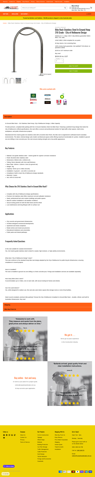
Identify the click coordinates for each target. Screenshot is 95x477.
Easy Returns (25, 1)
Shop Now (6, 14)
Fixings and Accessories (44, 459)
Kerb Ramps (40, 454)
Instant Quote (49, 1)
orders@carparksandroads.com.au (81, 456)
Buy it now (74, 71)
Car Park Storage (42, 447)
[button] (47, 117)
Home (5, 23)
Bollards (39, 442)
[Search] (65, 8)
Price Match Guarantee (61, 439)
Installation (66, 1)
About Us (5, 1)
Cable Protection (42, 451)
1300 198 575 (80, 450)
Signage (39, 437)
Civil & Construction (43, 435)
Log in (89, 14)
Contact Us (12, 1)
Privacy (33, 1)
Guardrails (40, 461)
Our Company (24, 14)
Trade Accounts (58, 1)
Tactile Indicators (42, 456)
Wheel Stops (41, 439)
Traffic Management (42, 449)
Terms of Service (40, 1)
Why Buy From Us (60, 435)
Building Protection (42, 444)
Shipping (19, 1)
